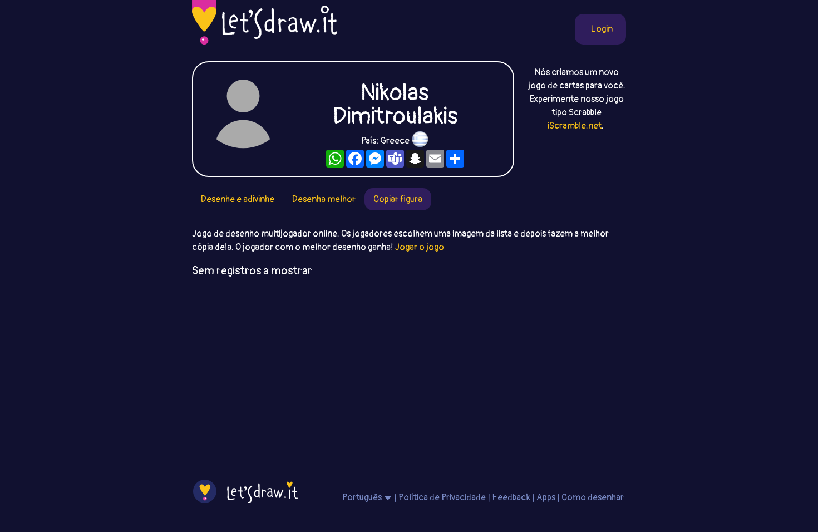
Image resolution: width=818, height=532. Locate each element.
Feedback (511, 497)
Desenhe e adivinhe (237, 199)
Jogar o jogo (419, 247)
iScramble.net (575, 125)
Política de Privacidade (442, 497)
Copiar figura (397, 199)
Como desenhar (592, 497)
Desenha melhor (324, 199)
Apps (545, 497)
